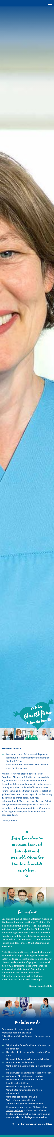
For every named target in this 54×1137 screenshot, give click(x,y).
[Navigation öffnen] (27, 3)
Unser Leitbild (45, 986)
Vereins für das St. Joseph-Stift (34, 929)
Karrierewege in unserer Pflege (36, 1124)
